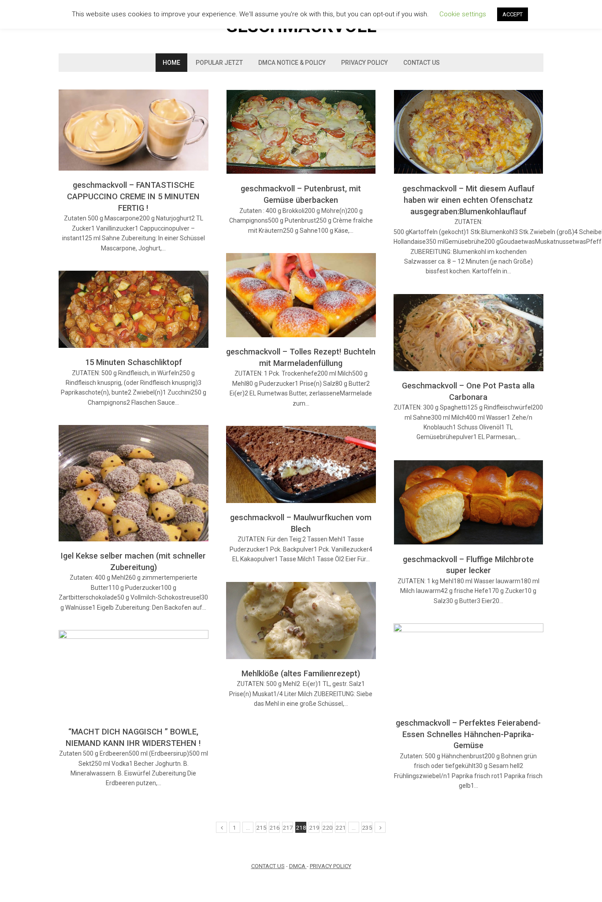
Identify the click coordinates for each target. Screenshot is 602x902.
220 (327, 827)
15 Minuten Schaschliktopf (133, 362)
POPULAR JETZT (219, 62)
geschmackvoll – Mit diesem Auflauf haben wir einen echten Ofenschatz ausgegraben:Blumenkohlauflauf (468, 200)
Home (171, 62)
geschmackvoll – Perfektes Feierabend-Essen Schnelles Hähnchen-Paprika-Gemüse (468, 734)
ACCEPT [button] (512, 14)
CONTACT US (268, 866)
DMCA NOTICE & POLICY (292, 62)
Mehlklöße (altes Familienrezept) (301, 673)
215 (261, 827)
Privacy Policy (364, 62)
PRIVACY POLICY (330, 866)
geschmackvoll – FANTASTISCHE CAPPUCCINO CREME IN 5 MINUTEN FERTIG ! (133, 196)
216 (274, 827)
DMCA (298, 866)
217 (287, 827)
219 (314, 827)
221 (340, 827)
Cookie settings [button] (462, 14)
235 (367, 827)
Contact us (421, 62)
